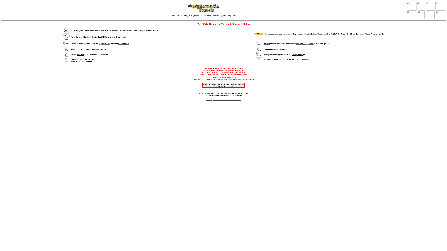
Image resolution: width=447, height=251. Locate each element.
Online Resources (217, 93)
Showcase (227, 93)
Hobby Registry (298, 55)
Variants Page (100, 49)
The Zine (200, 93)
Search (267, 44)
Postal (233, 93)
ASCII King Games (315, 34)
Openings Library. (281, 49)
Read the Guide (293, 59)
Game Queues (123, 44)
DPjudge (207, 93)
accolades (80, 55)
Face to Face (245, 93)
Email (238, 93)
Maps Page (85, 49)
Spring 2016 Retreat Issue (105, 37)
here (231, 86)
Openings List (104, 44)
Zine (85, 37)
